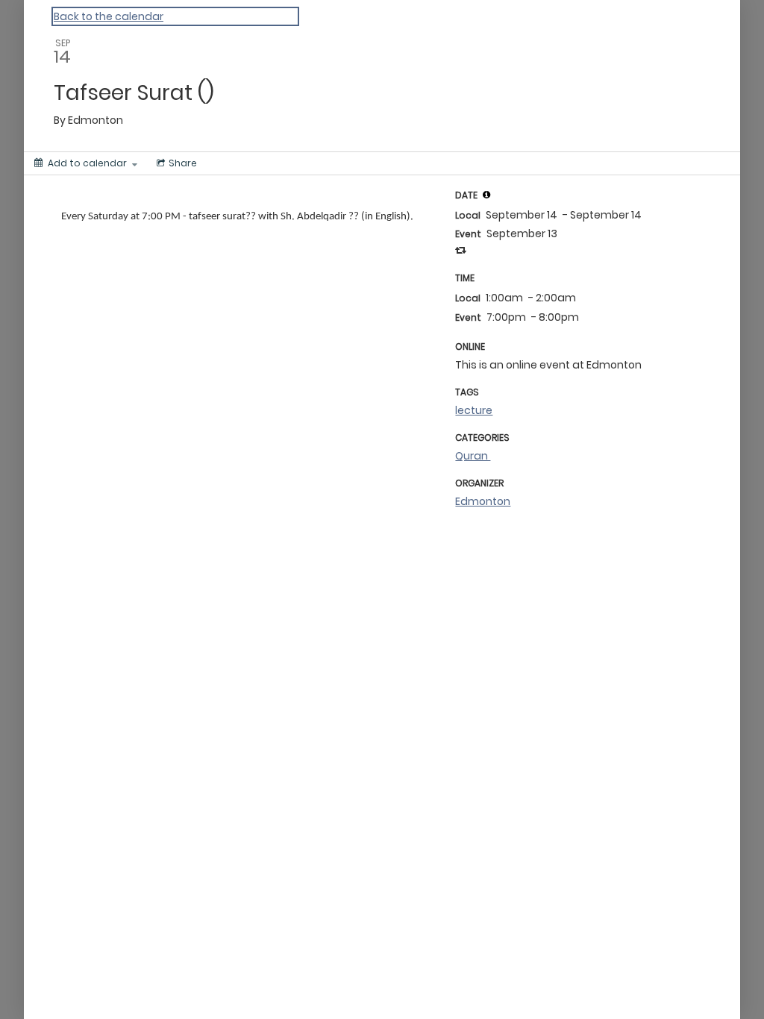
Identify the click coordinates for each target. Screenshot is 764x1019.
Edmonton (482, 501)
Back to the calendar (108, 16)
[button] (486, 194)
